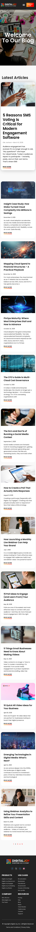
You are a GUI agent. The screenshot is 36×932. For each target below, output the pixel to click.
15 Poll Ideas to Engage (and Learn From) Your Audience (16, 597)
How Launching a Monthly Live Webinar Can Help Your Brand (17, 542)
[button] (24, 5)
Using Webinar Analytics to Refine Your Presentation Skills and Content (18, 814)
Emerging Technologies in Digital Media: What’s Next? (17, 757)
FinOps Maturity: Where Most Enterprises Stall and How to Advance (17, 321)
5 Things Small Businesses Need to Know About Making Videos (17, 651)
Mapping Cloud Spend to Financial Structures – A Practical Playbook (17, 266)
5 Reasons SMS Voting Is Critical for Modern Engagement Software (17, 126)
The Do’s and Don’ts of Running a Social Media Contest (16, 434)
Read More (7, 167)
